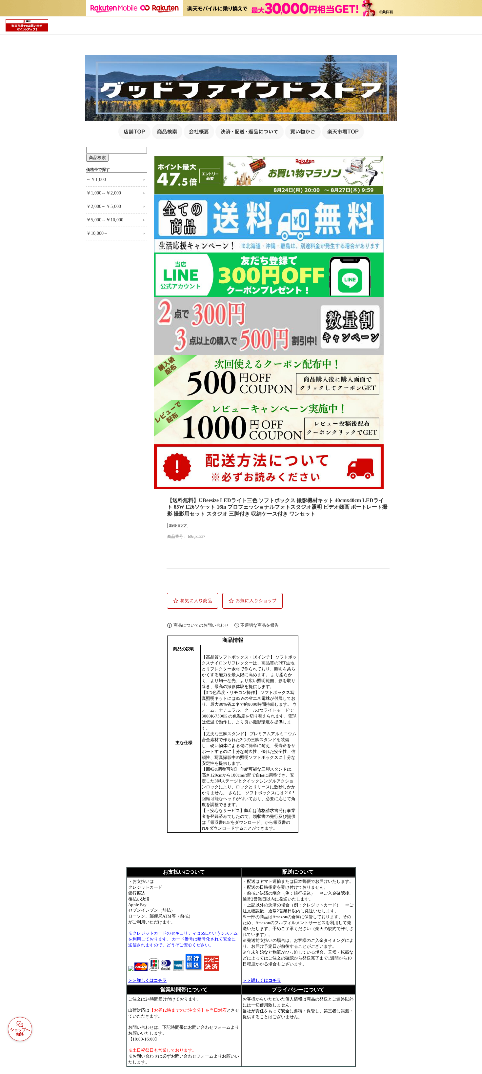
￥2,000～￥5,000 (103, 206)
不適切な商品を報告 (259, 625)
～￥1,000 (96, 179)
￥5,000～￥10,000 (104, 219)
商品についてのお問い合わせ (201, 625)
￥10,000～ (97, 233)
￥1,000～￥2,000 (103, 193)
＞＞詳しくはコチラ (147, 980)
